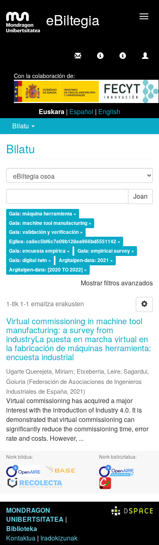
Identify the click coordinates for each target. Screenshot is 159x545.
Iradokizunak (58, 538)
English (109, 111)
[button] (100, 55)
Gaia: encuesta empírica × (39, 251)
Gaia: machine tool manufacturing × (50, 223)
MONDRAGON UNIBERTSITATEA (35, 514)
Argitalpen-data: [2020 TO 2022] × (48, 269)
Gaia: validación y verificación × (46, 232)
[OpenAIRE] (25, 470)
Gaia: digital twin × (30, 260)
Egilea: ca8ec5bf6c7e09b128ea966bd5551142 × (64, 241)
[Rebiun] (105, 482)
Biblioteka (21, 528)
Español (81, 111)
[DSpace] (132, 510)
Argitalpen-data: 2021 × (86, 260)
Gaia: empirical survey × (105, 251)
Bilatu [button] (21, 125)
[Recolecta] (35, 482)
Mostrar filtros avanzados (117, 282)
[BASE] (60, 470)
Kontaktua (20, 538)
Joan (140, 196)
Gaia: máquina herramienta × (42, 213)
